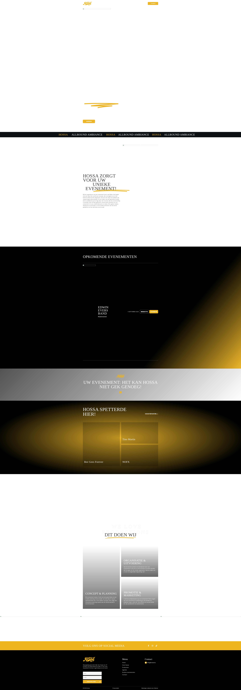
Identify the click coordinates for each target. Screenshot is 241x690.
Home (124, 662)
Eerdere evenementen (128, 672)
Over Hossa (125, 665)
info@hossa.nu (151, 662)
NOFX (139, 455)
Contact (124, 675)
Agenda (124, 670)
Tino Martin (139, 433)
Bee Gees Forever (101, 444)
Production (125, 667)
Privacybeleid (116, 688)
